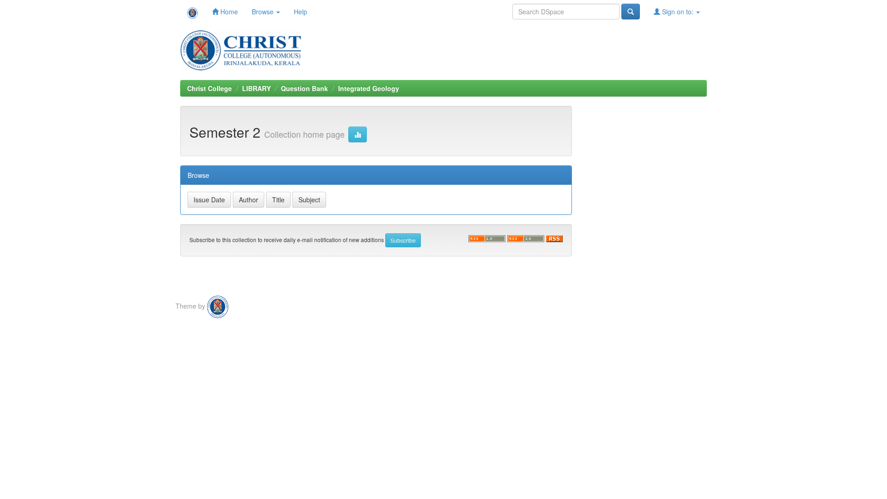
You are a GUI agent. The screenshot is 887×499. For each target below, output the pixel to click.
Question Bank (304, 88)
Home (228, 11)
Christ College (209, 88)
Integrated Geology (368, 88)
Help (300, 11)
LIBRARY (256, 88)
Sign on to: (677, 11)
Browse (263, 11)
